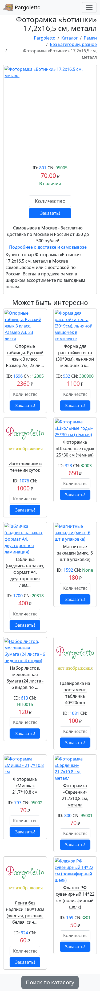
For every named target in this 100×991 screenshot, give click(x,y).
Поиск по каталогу (50, 982)
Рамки (90, 38)
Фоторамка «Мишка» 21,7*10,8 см (25, 785)
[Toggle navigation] (89, 7)
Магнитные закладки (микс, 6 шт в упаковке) (75, 553)
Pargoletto (27, 7)
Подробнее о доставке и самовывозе (48, 247)
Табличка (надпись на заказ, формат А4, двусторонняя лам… (25, 572)
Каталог (69, 38)
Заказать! (50, 213)
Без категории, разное (73, 44)
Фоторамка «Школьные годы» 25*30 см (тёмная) (75, 448)
